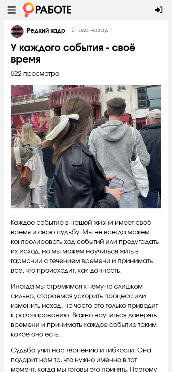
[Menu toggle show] (11, 10)
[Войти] (159, 10)
